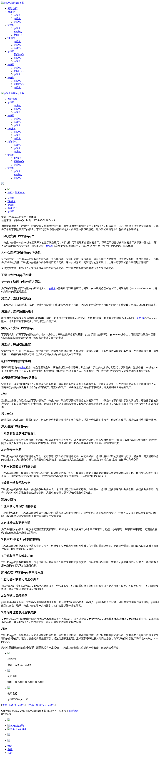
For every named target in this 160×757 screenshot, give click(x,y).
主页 (10, 192)
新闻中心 (13, 11)
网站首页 (13, 8)
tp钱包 (17, 15)
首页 (4, 705)
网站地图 (74, 710)
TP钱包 (18, 31)
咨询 (10, 752)
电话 (10, 749)
